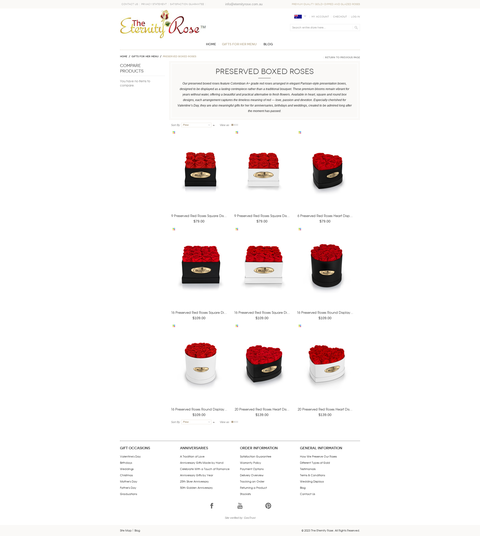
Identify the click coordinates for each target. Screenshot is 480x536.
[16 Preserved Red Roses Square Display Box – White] (263, 273)
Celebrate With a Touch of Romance (205, 469)
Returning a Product (253, 488)
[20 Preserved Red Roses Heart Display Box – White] (326, 370)
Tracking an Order (252, 481)
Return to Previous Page (342, 57)
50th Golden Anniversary (196, 488)
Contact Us (130, 4)
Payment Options (252, 469)
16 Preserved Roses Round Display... (325, 312)
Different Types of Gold (315, 462)
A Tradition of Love (192, 456)
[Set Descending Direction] (214, 125)
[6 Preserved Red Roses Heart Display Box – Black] (326, 176)
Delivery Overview (252, 475)
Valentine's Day (130, 456)
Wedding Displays (312, 481)
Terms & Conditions (312, 475)
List (236, 125)
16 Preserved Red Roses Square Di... (199, 312)
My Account (320, 17)
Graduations (128, 494)
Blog (303, 488)
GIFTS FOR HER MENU (145, 56)
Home (123, 56)
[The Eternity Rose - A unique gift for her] (163, 24)
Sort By (175, 125)
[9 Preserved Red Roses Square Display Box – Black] (200, 176)
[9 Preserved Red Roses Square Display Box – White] (263, 176)
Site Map (126, 530)
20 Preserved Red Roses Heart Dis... (262, 409)
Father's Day (128, 488)
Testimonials (308, 469)
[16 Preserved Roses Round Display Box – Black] (326, 273)
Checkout (340, 17)
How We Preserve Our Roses (318, 456)
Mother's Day (128, 481)
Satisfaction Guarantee (187, 4)
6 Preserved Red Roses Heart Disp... (325, 215)
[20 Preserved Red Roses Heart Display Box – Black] (263, 370)
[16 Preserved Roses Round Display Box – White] (200, 370)
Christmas (126, 475)
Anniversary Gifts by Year (196, 475)
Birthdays (126, 462)
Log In (355, 17)
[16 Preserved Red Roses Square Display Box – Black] (200, 273)
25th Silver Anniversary (194, 481)
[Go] (355, 27)
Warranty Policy (250, 462)
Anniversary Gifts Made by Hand (202, 462)
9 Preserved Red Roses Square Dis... (199, 215)
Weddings (127, 469)
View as (224, 125)
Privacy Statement (154, 4)
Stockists (245, 494)
